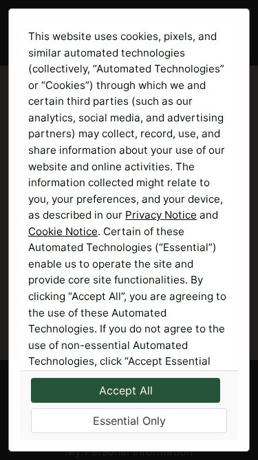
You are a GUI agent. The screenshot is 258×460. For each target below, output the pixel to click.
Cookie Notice (63, 231)
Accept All (126, 390)
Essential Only (129, 421)
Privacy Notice (161, 214)
